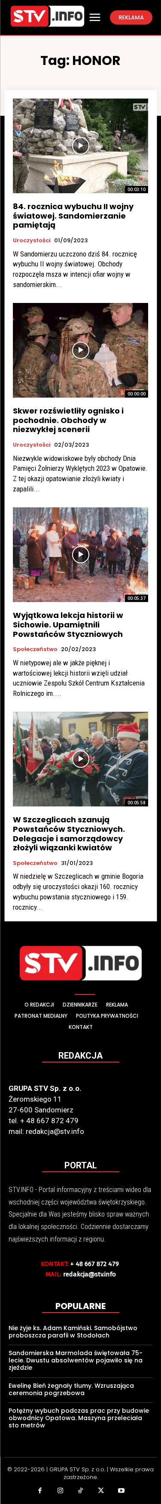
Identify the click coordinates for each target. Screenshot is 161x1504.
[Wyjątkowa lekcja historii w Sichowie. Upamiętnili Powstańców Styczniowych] (80, 554)
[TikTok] (81, 1491)
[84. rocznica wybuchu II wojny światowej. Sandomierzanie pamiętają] (80, 146)
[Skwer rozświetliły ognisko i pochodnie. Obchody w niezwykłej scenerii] (80, 350)
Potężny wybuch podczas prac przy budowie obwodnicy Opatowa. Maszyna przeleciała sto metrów (79, 1418)
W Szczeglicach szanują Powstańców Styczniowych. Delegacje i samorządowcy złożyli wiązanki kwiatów (69, 833)
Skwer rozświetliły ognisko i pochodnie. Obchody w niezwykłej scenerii (68, 420)
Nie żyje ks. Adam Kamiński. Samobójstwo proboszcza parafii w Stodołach (73, 1332)
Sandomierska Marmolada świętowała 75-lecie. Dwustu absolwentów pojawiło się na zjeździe (76, 1360)
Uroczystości (32, 240)
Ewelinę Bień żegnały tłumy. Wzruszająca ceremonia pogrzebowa (71, 1389)
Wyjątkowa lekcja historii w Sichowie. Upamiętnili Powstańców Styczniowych (68, 624)
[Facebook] (40, 1491)
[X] (101, 1491)
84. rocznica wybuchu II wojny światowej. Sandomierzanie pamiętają (73, 215)
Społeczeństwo (35, 649)
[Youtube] (121, 1491)
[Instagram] (60, 1491)
